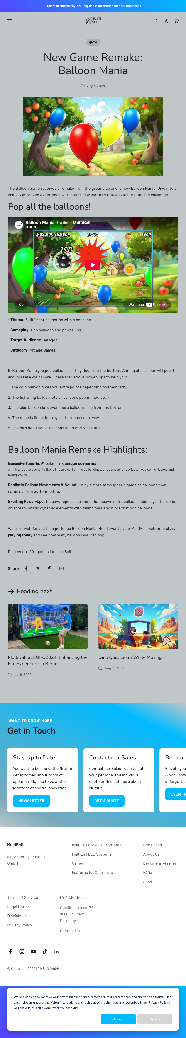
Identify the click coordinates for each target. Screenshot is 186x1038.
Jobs (147, 881)
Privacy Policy (158, 1002)
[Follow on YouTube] (33, 951)
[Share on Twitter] (37, 568)
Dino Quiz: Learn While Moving (130, 657)
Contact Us (70, 930)
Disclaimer (16, 915)
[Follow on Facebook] (10, 951)
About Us (151, 853)
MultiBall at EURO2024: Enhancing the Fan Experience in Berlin (48, 660)
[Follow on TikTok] (45, 951)
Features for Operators (92, 872)
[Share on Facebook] (26, 568)
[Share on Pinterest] (49, 568)
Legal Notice (18, 906)
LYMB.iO (37, 856)
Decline (155, 1019)
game (93, 42)
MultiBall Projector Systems (96, 844)
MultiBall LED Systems (92, 853)
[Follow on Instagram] (22, 951)
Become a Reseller (159, 863)
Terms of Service (22, 897)
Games (78, 863)
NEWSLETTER (31, 800)
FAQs (147, 872)
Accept (118, 1019)
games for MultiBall (54, 551)
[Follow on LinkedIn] (57, 951)
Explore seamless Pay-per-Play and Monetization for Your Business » (93, 6)
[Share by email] (61, 568)
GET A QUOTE (107, 800)
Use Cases (152, 844)
